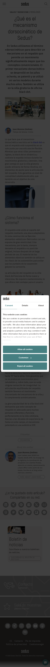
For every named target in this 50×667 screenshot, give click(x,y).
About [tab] (41, 305)
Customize (23, 357)
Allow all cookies (25, 349)
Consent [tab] (9, 305)
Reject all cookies (25, 366)
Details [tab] (25, 305)
